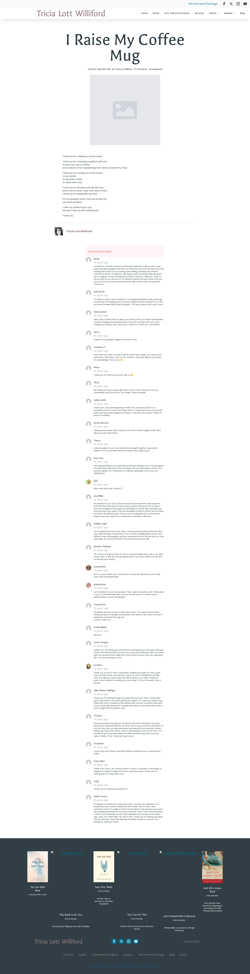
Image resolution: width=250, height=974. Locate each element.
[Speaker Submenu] (235, 13)
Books (156, 13)
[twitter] (231, 4)
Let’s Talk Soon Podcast (177, 13)
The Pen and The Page (202, 4)
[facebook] (224, 4)
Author (212, 13)
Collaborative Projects (105, 954)
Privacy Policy (191, 941)
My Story (199, 13)
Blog (242, 13)
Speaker (228, 13)
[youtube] (245, 4)
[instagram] (238, 4)
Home (144, 13)
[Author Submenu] (218, 13)
